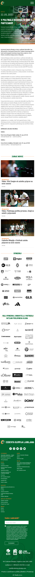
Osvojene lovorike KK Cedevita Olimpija (6, 473)
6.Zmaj (2, 489)
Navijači (3, 485)
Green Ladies (4, 482)
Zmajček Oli (3, 480)
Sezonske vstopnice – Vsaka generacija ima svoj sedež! (7, 456)
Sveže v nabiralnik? (12, 518)
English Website (4, 496)
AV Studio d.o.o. (17, 575)
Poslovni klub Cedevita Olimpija (6, 468)
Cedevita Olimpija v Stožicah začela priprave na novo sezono (15, 241)
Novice (2, 510)
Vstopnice (4, 453)
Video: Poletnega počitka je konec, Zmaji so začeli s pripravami (18, 212)
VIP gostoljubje (4, 459)
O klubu (2, 464)
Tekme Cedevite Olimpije (22, 455)
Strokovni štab (20, 458)
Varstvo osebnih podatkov (12, 539)
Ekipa (18, 453)
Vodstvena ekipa (4, 465)
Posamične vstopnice (6, 458)
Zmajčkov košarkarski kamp (23, 466)
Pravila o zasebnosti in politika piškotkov (13, 571)
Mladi (18, 461)
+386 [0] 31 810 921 (19, 565)
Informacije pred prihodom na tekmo (7, 488)
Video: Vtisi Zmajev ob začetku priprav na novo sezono (17, 182)
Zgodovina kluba (5, 470)
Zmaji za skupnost (6, 498)
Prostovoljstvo (4, 478)
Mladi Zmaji (19, 468)
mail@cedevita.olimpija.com (17, 568)
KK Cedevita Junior (21, 470)
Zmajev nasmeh (4, 500)
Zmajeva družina (5, 491)
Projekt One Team (5, 504)
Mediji (2, 506)
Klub (2, 462)
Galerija (3, 511)
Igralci (18, 456)
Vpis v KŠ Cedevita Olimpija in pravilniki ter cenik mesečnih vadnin (24, 464)
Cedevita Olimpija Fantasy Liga (7, 494)
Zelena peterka (4, 502)
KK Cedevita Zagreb (5, 476)
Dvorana (3, 475)
